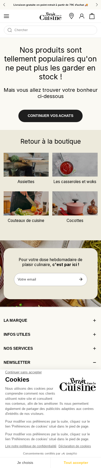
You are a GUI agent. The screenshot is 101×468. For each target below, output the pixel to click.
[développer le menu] (6, 16)
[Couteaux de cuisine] (26, 203)
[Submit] (81, 279)
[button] (92, 16)
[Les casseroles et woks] (74, 165)
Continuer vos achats (50, 116)
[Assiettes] (26, 165)
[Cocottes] (74, 203)
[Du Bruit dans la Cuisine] (50, 16)
